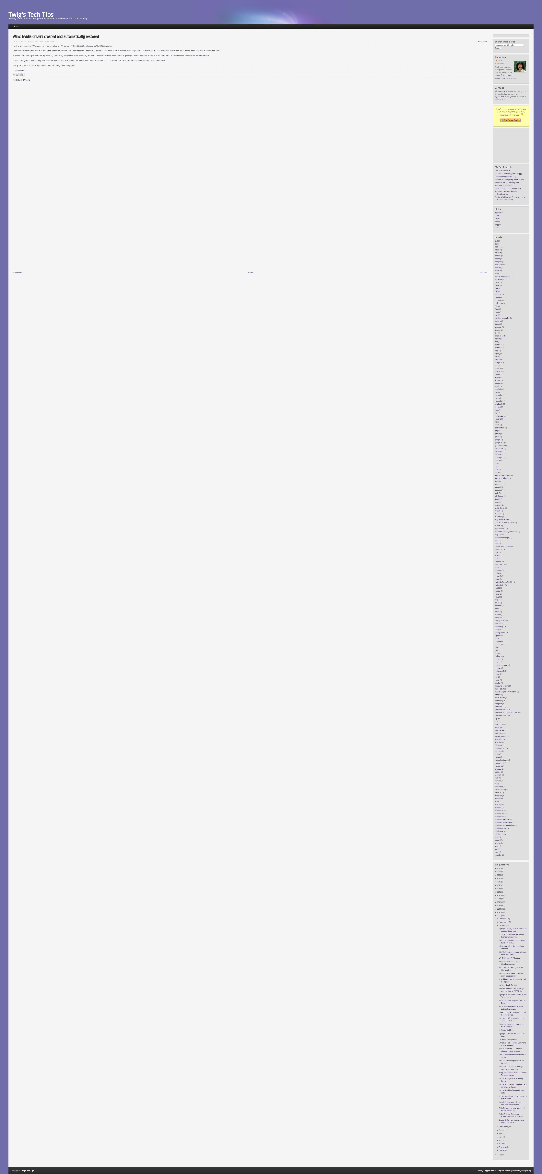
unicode (498, 769)
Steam (497, 727)
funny (497, 425)
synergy (498, 742)
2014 (499, 899)
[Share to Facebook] (23, 74)
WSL (497, 837)
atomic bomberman (503, 276)
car (496, 315)
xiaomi (498, 843)
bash (497, 282)
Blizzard (498, 294)
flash (497, 410)
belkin (497, 288)
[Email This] (14, 74)
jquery (497, 487)
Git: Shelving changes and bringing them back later (512, 953)
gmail (497, 437)
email (497, 386)
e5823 (497, 377)
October (502, 925)
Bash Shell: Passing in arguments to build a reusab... (513, 941)
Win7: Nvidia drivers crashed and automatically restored (56, 36)
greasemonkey (501, 445)
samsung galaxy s (502, 686)
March (501, 1143)
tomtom (498, 751)
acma (497, 250)
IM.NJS (497, 219)
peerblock (499, 623)
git (496, 431)
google (498, 439)
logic (497, 502)
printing (498, 644)
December (503, 918)
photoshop (499, 626)
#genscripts (499, 96)
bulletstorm (499, 303)
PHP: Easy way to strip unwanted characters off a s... (511, 1109)
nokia (497, 594)
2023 (499, 868)
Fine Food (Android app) (504, 185)
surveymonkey (501, 736)
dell (496, 342)
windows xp (499, 831)
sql (496, 718)
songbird (498, 703)
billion (497, 291)
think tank (499, 745)
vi (496, 784)
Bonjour (498, 300)
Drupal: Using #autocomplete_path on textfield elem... (512, 1085)
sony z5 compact (501, 715)
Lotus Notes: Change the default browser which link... (511, 935)
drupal (497, 368)
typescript (499, 766)
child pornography (502, 318)
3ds (496, 244)
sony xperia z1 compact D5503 (507, 712)
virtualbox (499, 787)
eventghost (499, 395)
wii (496, 801)
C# (496, 306)
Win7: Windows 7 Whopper (509, 958)
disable (498, 356)
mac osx (498, 514)
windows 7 (499, 813)
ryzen (497, 680)
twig (500, 61)
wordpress (499, 834)
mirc (497, 540)
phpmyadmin (500, 632)
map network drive (502, 520)
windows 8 (499, 816)
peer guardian (500, 620)
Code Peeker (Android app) (505, 176)
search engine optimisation (506, 692)
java (497, 481)
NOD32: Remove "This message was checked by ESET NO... (511, 989)
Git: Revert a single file (508, 1039)
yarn (497, 852)
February (502, 1147)
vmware (498, 792)
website (498, 798)
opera (497, 609)
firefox (497, 407)
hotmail (498, 460)
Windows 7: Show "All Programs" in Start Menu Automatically (510, 198)
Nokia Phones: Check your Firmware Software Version (511, 1115)
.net (496, 241)
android (498, 264)
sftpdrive (498, 695)
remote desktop (501, 665)
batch (497, 285)
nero (497, 567)
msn (497, 552)
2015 (499, 895)
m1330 (498, 511)
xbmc (497, 840)
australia (498, 279)
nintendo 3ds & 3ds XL (504, 582)
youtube (498, 855)
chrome (498, 321)
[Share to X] (20, 74)
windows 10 (499, 810)
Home (16, 27)
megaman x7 (500, 528)
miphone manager (502, 537)
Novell (497, 597)
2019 (499, 882)
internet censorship (503, 475)
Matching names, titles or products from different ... (512, 1025)
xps (496, 849)
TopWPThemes (504, 1171)
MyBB (497, 555)
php (496, 629)
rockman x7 (499, 671)
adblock (498, 256)
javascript (499, 484)
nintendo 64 (500, 585)
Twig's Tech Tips (31, 14)
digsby (497, 353)
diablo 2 (498, 345)
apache (498, 267)
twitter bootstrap (501, 760)
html (497, 466)
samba (498, 683)
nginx (497, 579)
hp (496, 463)
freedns (498, 419)
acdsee (498, 247)
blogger (498, 297)
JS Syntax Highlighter (507, 1030)
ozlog (497, 617)
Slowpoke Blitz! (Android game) (507, 182)
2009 (499, 916)
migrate (498, 534)
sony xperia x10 (501, 709)
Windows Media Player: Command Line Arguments (512, 1044)
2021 (499, 875)
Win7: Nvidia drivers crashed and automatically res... (512, 1007)
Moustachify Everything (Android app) (509, 179)
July (500, 1133)
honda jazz (499, 457)
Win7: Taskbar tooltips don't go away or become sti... (511, 1067)
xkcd (497, 846)
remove (498, 668)
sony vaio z (499, 706)
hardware (499, 454)
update (498, 772)
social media (500, 698)
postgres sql (500, 641)
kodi (497, 493)
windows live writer (502, 819)
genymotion (500, 428)
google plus (499, 442)
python (498, 656)
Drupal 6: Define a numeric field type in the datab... (511, 1121)
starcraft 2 (499, 724)
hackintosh (499, 448)
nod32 (497, 588)
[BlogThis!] (17, 74)
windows (498, 807)
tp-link (497, 754)
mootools (499, 549)
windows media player (504, 822)
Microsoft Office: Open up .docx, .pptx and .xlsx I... (511, 1019)
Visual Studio (500, 790)
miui (497, 543)
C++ (496, 309)
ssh (496, 721)
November (503, 922)
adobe (497, 259)
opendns (498, 606)
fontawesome (500, 416)
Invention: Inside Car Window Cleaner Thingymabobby (510, 1050)
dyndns (498, 374)
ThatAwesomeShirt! (502, 171)
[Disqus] (250, 123)
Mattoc (497, 216)
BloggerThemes (489, 1171)
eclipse (498, 380)
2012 (499, 905)
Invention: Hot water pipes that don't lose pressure (511, 974)
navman (498, 561)
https (497, 472)
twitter (497, 757)
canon (497, 312)
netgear (498, 570)
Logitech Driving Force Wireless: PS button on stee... (513, 1097)
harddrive (499, 451)
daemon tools (500, 336)
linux (497, 499)
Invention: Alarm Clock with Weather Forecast (509, 962)
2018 (499, 885)
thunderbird (500, 748)
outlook (498, 614)
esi (496, 392)
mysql (497, 558)
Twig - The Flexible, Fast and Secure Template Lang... (513, 1073)
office (497, 603)
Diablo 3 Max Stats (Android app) (508, 188)
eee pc (498, 383)
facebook (498, 404)
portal (497, 638)
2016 (499, 892)
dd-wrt (497, 339)
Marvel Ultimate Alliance (505, 523)
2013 (499, 902)
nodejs (498, 591)
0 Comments (482, 41)
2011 (499, 909)
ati (496, 273)
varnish (498, 781)
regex (497, 662)
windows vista (500, 828)
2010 (499, 912)
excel (497, 398)
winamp (498, 804)
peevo (497, 222)
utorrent (498, 775)
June (501, 1137)
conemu (498, 327)
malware (498, 517)
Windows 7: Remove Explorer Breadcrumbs (506, 192)
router (497, 674)
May (501, 1140)
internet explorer (502, 478)
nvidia (497, 600)
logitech (498, 505)
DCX (496, 227)
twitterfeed (499, 763)
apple (497, 270)
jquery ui (498, 490)
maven (498, 525)
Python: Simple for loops (508, 985)
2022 (499, 871)
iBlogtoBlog (526, 1171)
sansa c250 (499, 689)
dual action (499, 371)
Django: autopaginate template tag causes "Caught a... (512, 929)
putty (497, 653)
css (496, 333)
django (498, 362)
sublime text (500, 730)
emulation (499, 389)
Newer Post (17, 272)
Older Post (483, 272)
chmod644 (499, 213)
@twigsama (502, 91)
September (503, 1127)
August (502, 1130)
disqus (497, 359)
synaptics (499, 739)
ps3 (496, 647)
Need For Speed (501, 564)
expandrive (499, 401)
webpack (498, 795)
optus (497, 612)
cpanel (498, 330)
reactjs (498, 659)
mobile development (503, 546)
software (498, 701)
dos (496, 365)
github (497, 434)
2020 (499, 878)
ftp (496, 422)
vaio (497, 778)
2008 (499, 1155)
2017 (499, 888)
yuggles (498, 224)
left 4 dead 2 (500, 496)
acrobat (498, 253)
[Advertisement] (511, 144)
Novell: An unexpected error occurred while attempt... (510, 1103)
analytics (498, 261)
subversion (499, 733)
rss (496, 677)
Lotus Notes (500, 508)
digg (497, 350)
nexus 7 (498, 576)
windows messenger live (504, 825)
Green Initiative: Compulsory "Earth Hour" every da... (513, 1013)
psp (496, 650)
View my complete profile (506, 79)
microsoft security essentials (506, 531)
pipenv (498, 635)
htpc (497, 469)
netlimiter (499, 573)
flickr (497, 413)
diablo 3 (498, 348)
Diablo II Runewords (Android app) (508, 173)
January (502, 1150)
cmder (497, 324)
